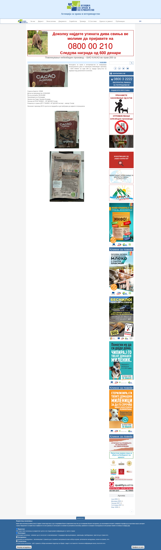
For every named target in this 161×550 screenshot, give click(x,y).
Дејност (41, 21)
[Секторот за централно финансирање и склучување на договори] (121, 478)
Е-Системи (93, 21)
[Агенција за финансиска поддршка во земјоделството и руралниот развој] (113, 471)
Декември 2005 (116, 501)
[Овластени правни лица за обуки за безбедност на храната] (121, 455)
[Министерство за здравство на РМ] (113, 463)
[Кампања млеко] (121, 273)
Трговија (83, 21)
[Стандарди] (121, 486)
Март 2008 (114, 507)
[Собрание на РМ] (121, 463)
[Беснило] (121, 318)
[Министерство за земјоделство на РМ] (129, 463)
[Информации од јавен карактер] (121, 160)
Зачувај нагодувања (24, 547)
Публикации (120, 21)
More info (127, 525)
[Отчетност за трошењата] (121, 444)
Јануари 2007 (115, 503)
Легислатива (51, 21)
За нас (32, 21)
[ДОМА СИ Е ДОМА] (121, 193)
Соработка (73, 21)
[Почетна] (23, 21)
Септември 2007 (116, 505)
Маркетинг (21, 529)
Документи (62, 21)
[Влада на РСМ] (121, 471)
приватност (80, 518)
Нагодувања (22, 537)
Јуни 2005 (114, 499)
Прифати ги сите (138, 547)
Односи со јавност (106, 21)
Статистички (22, 541)
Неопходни (21, 533)
